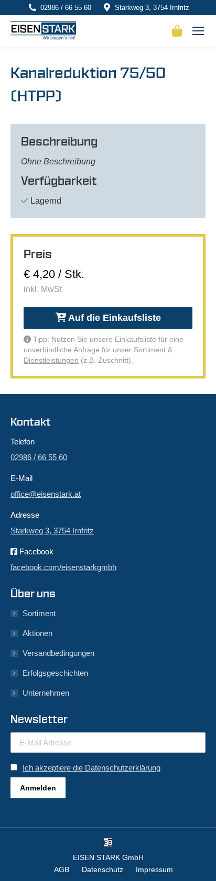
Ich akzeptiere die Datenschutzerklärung (91, 767)
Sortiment (39, 613)
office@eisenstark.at (45, 493)
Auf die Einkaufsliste (113, 318)
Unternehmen (46, 692)
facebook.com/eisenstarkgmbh (63, 567)
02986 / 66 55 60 (65, 8)
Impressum (154, 869)
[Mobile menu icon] (198, 31)
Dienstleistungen (51, 360)
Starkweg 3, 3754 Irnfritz (152, 8)
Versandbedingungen (58, 653)
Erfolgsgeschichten (55, 672)
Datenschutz (102, 869)
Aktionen (37, 633)
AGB (61, 869)
